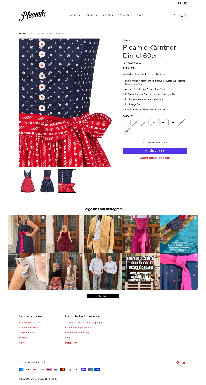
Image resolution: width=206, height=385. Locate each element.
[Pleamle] (32, 15)
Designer (124, 15)
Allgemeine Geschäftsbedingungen (84, 322)
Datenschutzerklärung (77, 332)
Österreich (30, 362)
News (22, 342)
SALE (140, 15)
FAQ (67, 337)
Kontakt (23, 337)
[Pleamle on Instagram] (186, 3)
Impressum (71, 342)
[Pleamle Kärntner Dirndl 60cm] (67, 103)
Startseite (23, 33)
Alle (32, 33)
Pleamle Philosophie (29, 327)
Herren (90, 15)
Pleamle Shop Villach (30, 322)
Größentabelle (26, 332)
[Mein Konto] (174, 15)
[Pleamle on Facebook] (179, 3)
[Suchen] (166, 15)
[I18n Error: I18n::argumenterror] (27, 181)
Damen (73, 15)
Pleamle (31, 378)
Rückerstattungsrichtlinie (78, 327)
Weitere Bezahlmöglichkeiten (155, 157)
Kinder (106, 15)
